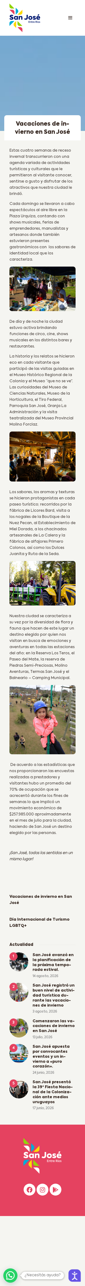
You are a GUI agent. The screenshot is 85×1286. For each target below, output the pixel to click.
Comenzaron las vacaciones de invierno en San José (54, 1026)
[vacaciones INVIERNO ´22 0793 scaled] (42, 291)
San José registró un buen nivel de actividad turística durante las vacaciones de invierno (54, 995)
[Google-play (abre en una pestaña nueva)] (55, 1190)
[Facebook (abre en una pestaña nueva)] (29, 1190)
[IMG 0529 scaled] (42, 721)
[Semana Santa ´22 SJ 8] (42, 585)
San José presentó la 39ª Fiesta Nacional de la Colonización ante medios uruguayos (53, 1092)
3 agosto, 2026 (45, 1011)
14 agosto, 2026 (45, 976)
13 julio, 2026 (42, 1037)
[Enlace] (70, 17)
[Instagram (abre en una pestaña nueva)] (42, 1190)
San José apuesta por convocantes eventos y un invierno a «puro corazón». (51, 1056)
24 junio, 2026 (43, 1072)
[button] (10, 1275)
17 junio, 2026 (43, 1108)
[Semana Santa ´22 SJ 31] (42, 458)
